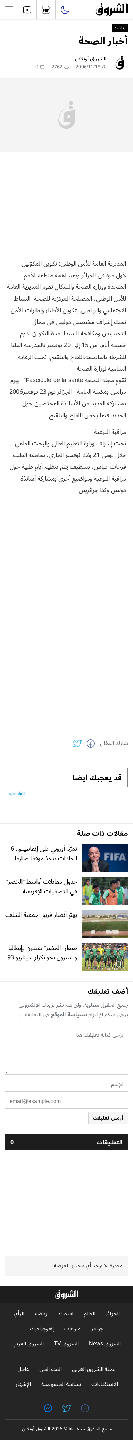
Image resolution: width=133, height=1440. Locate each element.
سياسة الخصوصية (61, 1384)
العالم (89, 1313)
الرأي (19, 1313)
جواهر (97, 1328)
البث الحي (50, 1369)
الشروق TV (66, 1343)
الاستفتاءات (104, 1384)
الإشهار (23, 1384)
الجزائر (113, 1313)
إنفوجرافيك (42, 1328)
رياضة (120, 28)
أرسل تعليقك (108, 1118)
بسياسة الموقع (69, 1014)
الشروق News (105, 1343)
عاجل (23, 1369)
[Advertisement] (66, 205)
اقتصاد (65, 1313)
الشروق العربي (28, 1343)
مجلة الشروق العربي (94, 1369)
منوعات (72, 1328)
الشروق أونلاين (90, 58)
